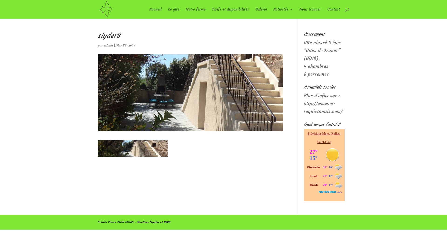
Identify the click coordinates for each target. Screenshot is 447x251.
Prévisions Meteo (319, 133)
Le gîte (173, 9)
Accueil (155, 9)
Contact (333, 9)
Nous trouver (310, 9)
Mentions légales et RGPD (153, 222)
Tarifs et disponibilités (230, 9)
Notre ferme (196, 9)
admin (108, 45)
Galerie (261, 9)
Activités (281, 9)
